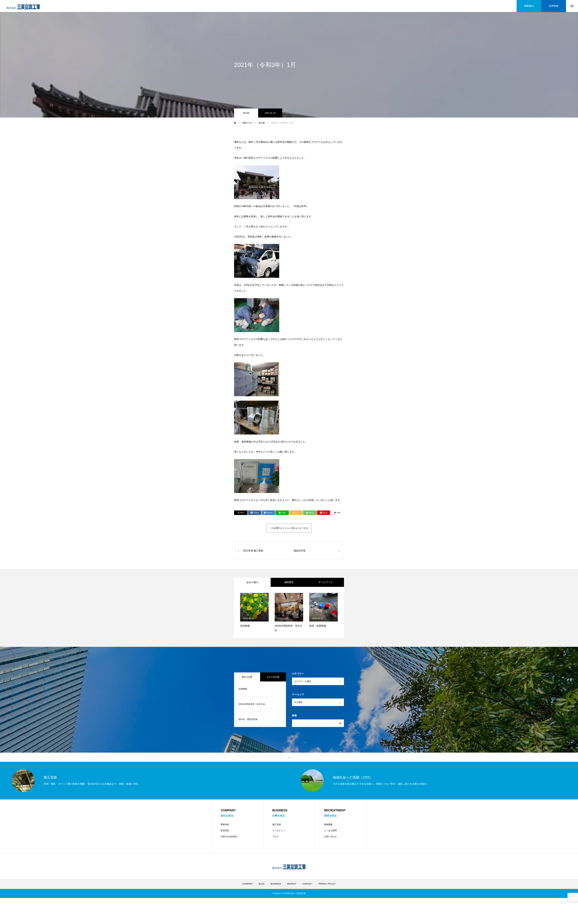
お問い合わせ (330, 836)
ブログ (275, 836)
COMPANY (247, 884)
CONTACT (307, 884)
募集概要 (328, 824)
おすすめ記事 (273, 677)
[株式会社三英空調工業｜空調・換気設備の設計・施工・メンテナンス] (23, 6)
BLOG (262, 884)
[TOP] (289, 757)
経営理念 (225, 830)
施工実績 (276, 824)
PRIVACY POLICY (327, 884)
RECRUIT (291, 884)
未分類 (246, 113)
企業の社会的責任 (229, 836)
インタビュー (278, 830)
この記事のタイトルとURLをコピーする (289, 528)
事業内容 (225, 824)
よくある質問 (330, 830)
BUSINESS (276, 884)
